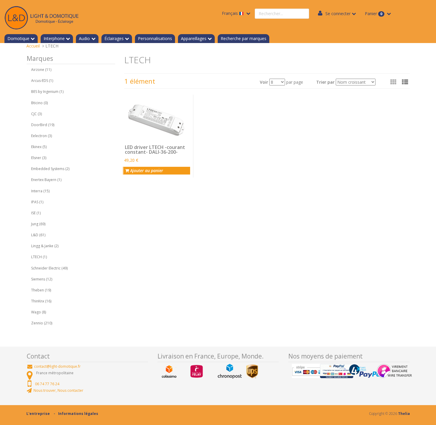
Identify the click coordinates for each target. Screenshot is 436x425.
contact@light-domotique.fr (57, 366)
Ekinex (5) (39, 146)
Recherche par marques (243, 38)
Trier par (325, 82)
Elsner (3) (38, 157)
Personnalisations (155, 38)
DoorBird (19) (42, 124)
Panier (373, 13)
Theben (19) (41, 290)
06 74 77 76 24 (47, 383)
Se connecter (338, 13)
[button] (405, 81)
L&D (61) (38, 234)
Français (230, 13)
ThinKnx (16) (41, 301)
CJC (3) (36, 113)
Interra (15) (40, 191)
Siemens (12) (41, 279)
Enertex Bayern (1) (46, 179)
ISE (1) (36, 212)
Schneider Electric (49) (49, 268)
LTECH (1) (39, 256)
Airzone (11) (41, 69)
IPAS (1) (37, 201)
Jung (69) (38, 223)
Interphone (54, 38)
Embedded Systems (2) (50, 168)
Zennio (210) (41, 323)
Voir (264, 82)
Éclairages (114, 38)
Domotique (18, 38)
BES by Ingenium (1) (47, 91)
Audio (84, 38)
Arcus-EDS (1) (42, 80)
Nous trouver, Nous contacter (58, 390)
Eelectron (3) (41, 135)
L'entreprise (38, 413)
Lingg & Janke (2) (44, 245)
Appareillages (193, 38)
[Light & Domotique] (41, 16)
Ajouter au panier (146, 170)
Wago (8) (38, 312)
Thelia (404, 413)
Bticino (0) (39, 102)
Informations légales (78, 413)
